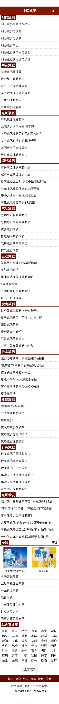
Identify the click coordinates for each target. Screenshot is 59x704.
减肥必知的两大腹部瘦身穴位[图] (22, 358)
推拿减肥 (8, 351)
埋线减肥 (8, 160)
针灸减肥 (8, 447)
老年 (24, 650)
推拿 (24, 645)
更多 (55, 542)
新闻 (5, 640)
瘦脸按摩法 (8, 393)
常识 (15, 631)
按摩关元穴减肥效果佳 (15, 372)
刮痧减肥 (8, 17)
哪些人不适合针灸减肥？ (17, 475)
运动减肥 (8, 256)
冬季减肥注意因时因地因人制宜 (21, 133)
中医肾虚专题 (10, 590)
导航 (48, 678)
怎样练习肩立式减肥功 (15, 222)
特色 (24, 631)
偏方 (24, 640)
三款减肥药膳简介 (12, 338)
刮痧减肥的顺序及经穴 (15, 24)
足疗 (54, 660)
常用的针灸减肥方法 (14, 489)
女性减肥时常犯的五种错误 (18, 140)
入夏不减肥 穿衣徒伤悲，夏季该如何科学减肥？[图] (29, 522)
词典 (54, 655)
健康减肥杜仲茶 (11, 71)
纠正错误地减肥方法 (14, 154)
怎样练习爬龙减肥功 (14, 215)
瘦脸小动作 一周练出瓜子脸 (19, 379)
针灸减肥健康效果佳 (14, 460)
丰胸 (15, 635)
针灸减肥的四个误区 (14, 467)
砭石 (44, 660)
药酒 (44, 645)
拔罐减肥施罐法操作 (14, 434)
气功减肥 (8, 208)
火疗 (5, 645)
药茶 (34, 645)
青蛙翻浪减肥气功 (12, 236)
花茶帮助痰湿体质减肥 (15, 93)
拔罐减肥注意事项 (12, 441)
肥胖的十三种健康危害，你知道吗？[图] (27, 501)
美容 (15, 650)
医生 (5, 660)
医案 (44, 655)
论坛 (54, 631)
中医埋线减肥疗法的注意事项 (20, 188)
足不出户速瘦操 (11, 298)
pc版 (45, 686)
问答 (24, 660)
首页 (5, 631)
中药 (24, 655)
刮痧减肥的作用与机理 (15, 52)
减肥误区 (8, 112)
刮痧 (54, 640)
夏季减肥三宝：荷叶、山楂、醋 (21, 317)
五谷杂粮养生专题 (12, 583)
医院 (15, 660)
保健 (34, 631)
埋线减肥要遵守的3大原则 (18, 202)
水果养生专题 (10, 576)
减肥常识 (8, 494)
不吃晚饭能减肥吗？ (14, 119)
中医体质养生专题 (12, 604)
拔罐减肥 (8, 399)
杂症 (15, 655)
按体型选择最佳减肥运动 (17, 276)
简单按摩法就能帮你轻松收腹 (20, 386)
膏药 (44, 640)
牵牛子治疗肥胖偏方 (14, 86)
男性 (44, 650)
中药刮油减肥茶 (11, 100)
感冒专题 (7, 597)
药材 (44, 635)
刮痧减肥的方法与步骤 (15, 59)
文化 (15, 640)
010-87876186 (32, 686)
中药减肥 (8, 65)
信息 (5, 635)
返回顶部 (29, 669)
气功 (15, 645)
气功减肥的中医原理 (14, 243)
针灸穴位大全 (10, 611)
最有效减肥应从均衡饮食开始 (20, 310)
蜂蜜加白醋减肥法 (12, 78)
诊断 (34, 655)
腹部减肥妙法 (10, 269)
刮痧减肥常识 (10, 45)
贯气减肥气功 (10, 250)
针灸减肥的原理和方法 (15, 453)
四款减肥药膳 (10, 324)
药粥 (34, 660)
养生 (44, 631)
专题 (5, 542)
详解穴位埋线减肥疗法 (15, 167)
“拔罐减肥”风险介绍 (13, 406)
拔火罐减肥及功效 (12, 427)
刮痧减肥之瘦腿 (11, 31)
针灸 (5, 650)
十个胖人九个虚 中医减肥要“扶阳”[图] (25, 536)
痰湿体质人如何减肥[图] (16, 515)
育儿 (34, 650)
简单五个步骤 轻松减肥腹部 (19, 262)
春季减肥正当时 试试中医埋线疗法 (23, 181)
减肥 (24, 635)
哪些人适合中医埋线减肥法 (18, 195)
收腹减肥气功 (10, 229)
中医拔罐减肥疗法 (12, 413)
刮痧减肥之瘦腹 (11, 38)
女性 (54, 650)
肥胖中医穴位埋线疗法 (15, 174)
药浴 (54, 645)
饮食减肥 (8, 303)
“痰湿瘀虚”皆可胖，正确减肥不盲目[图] (26, 508)
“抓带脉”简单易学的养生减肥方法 (22, 365)
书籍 (54, 635)
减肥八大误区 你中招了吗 (17, 126)
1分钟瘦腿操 (9, 284)
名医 (34, 635)
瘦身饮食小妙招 (11, 331)
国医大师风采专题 (12, 618)
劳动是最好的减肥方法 (15, 291)
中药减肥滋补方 (11, 107)
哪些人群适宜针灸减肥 (15, 482)
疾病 (5, 655)
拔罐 (34, 640)
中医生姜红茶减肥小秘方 (17, 345)
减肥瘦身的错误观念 (14, 147)
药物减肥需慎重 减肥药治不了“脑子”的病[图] (29, 529)
